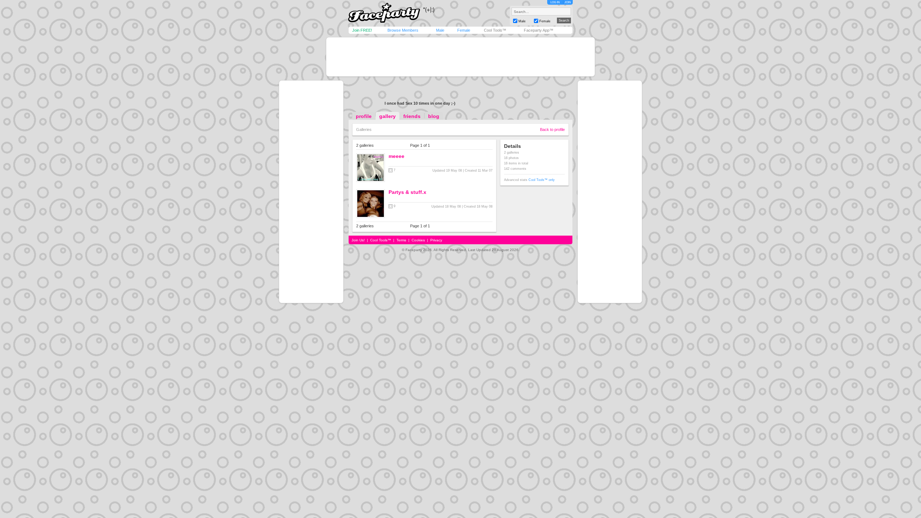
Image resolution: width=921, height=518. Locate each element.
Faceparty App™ (538, 30)
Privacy (436, 240)
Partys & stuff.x (407, 192)
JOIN (567, 2)
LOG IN (555, 2)
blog (433, 116)
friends (412, 116)
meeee (396, 156)
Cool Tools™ (495, 30)
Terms (401, 240)
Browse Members (402, 30)
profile (364, 116)
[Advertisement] (460, 57)
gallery (387, 116)
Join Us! (358, 240)
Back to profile (552, 129)
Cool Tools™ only (541, 180)
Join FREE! (362, 30)
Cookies (418, 240)
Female (463, 30)
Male (440, 30)
